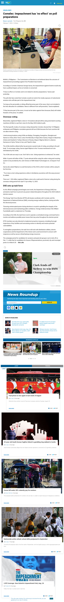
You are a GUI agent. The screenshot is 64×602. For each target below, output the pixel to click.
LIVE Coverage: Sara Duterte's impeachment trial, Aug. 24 (24, 583)
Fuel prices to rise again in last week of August (25, 396)
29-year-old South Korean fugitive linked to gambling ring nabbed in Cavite (30, 442)
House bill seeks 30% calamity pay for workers (20, 490)
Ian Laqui (12, 398)
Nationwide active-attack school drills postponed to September (26, 539)
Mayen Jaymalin (7, 21)
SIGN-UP (49, 302)
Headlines (7, 10)
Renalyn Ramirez (8, 493)
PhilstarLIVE (7, 586)
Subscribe (59, 3)
